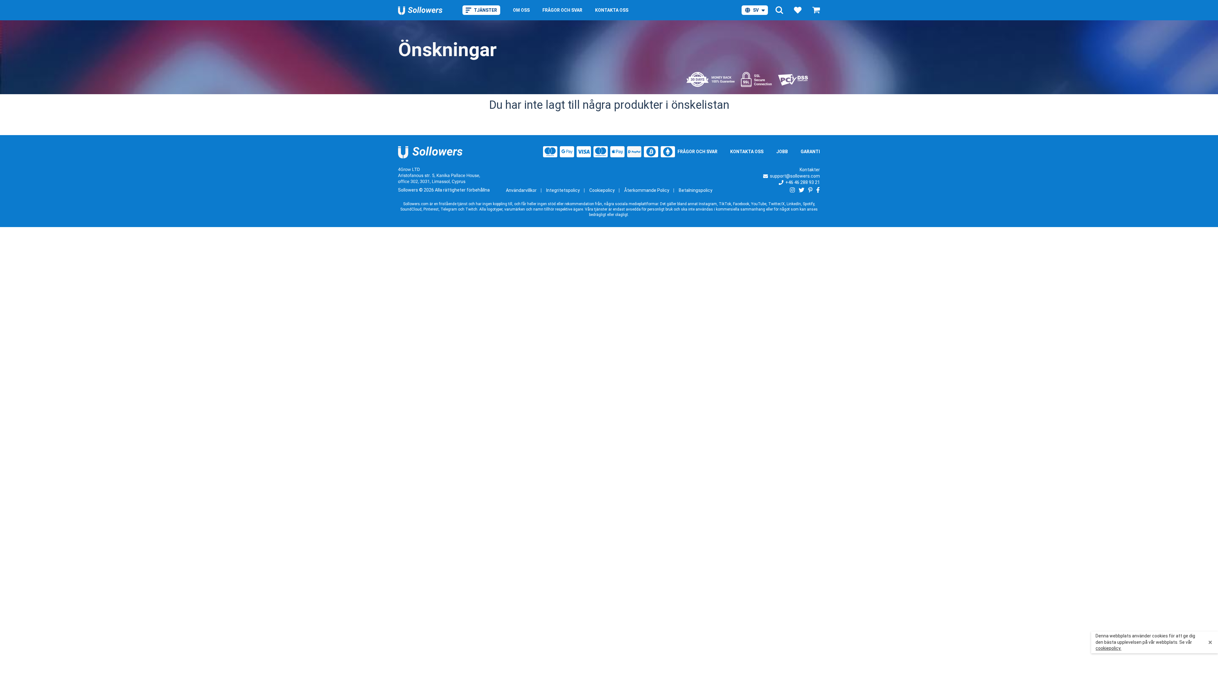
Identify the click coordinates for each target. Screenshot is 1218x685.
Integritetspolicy (563, 190)
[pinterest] (810, 190)
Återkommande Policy (646, 190)
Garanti (810, 151)
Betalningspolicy (695, 190)
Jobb (782, 151)
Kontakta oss (746, 151)
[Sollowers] (430, 152)
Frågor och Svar (562, 10)
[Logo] (420, 10)
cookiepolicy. (1108, 648)
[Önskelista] (798, 10)
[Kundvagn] (816, 10)
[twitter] (801, 190)
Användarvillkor (521, 190)
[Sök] (779, 10)
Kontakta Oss (611, 10)
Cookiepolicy (602, 190)
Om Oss (521, 10)
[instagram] (792, 190)
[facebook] (818, 190)
